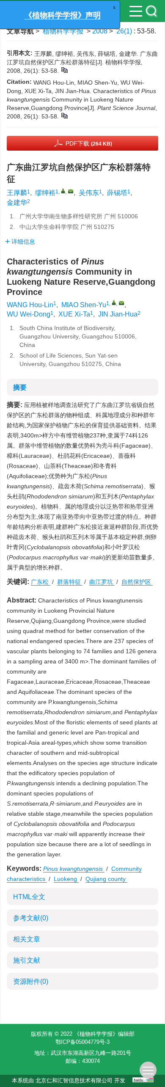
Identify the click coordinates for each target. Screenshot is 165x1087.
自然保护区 (137, 581)
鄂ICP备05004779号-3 (82, 1042)
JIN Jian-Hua (118, 314)
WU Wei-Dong (28, 314)
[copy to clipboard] (64, 115)
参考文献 (30, 918)
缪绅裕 (45, 192)
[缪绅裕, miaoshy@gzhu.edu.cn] (63, 190)
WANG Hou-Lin (30, 304)
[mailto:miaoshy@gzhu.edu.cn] (71, 191)
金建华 (17, 202)
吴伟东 (89, 192)
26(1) (125, 31)
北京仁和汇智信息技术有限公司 (74, 1080)
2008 (99, 31)
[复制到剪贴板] (64, 69)
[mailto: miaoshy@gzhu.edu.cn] (121, 303)
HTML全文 (29, 896)
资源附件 (30, 981)
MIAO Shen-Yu (83, 304)
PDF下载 (89, 143)
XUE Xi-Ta (74, 314)
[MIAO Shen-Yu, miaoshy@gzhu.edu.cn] (114, 302)
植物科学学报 (63, 31)
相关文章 (26, 939)
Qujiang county (106, 878)
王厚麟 (17, 192)
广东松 (40, 581)
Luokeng (66, 878)
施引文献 (26, 960)
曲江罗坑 (102, 581)
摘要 (20, 387)
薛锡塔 (117, 192)
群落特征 (69, 581)
